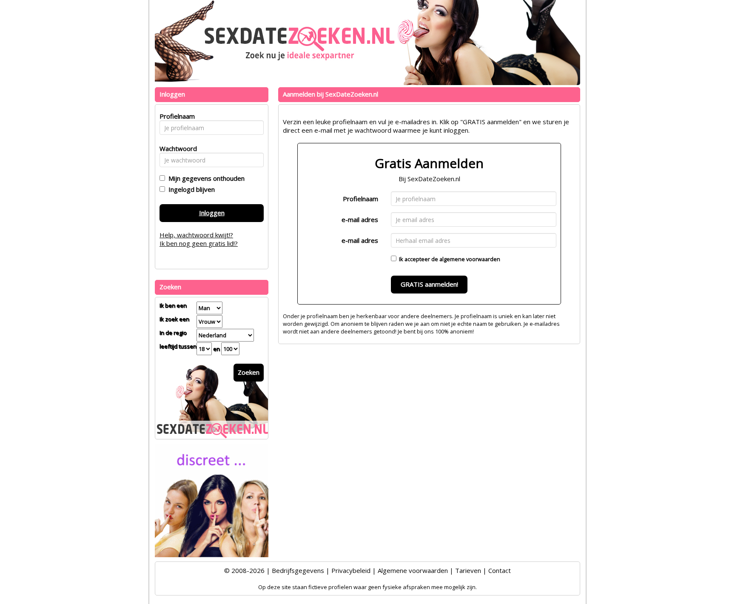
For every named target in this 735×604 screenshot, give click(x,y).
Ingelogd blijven (190, 189)
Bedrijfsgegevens (298, 570)
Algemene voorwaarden (413, 570)
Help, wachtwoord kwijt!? (196, 235)
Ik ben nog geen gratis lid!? (199, 243)
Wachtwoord (176, 148)
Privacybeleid (350, 570)
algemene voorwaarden (469, 259)
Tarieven (468, 570)
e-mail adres (360, 219)
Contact (499, 570)
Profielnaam (360, 198)
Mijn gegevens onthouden (205, 178)
